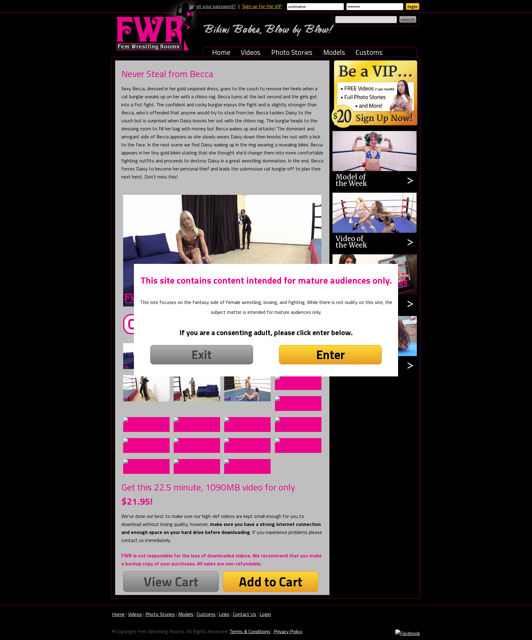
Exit (201, 354)
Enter (330, 354)
